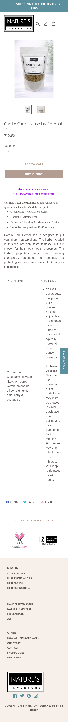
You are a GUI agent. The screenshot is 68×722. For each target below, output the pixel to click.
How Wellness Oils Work (23, 638)
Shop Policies (15, 652)
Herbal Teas (15, 583)
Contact (12, 647)
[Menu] (62, 23)
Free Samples (15, 613)
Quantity (10, 145)
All (9, 618)
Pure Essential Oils (19, 578)
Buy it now (34, 174)
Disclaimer (14, 657)
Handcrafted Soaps (20, 604)
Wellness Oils (16, 573)
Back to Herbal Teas (36, 520)
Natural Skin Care (19, 609)
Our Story (14, 643)
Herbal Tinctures (18, 587)
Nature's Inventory (26, 705)
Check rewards (64, 361)
